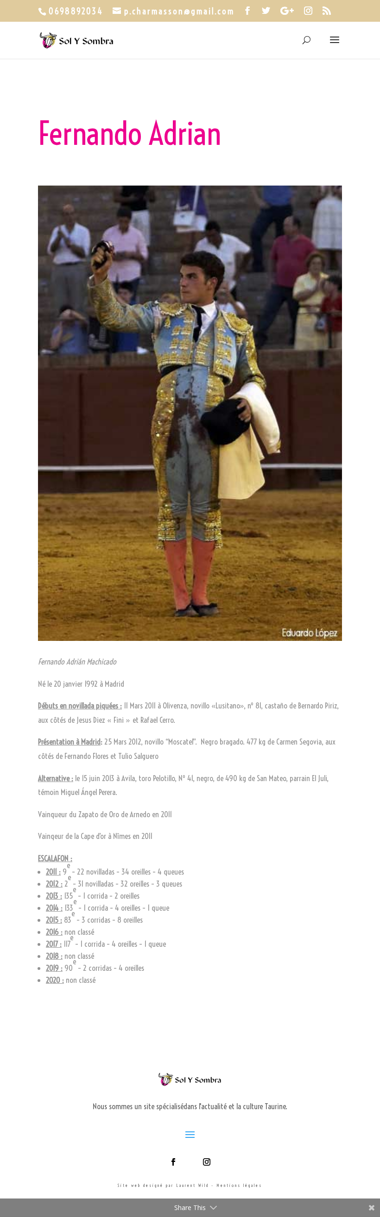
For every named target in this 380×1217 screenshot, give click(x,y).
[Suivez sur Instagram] (207, 1162)
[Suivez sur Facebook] (173, 1162)
